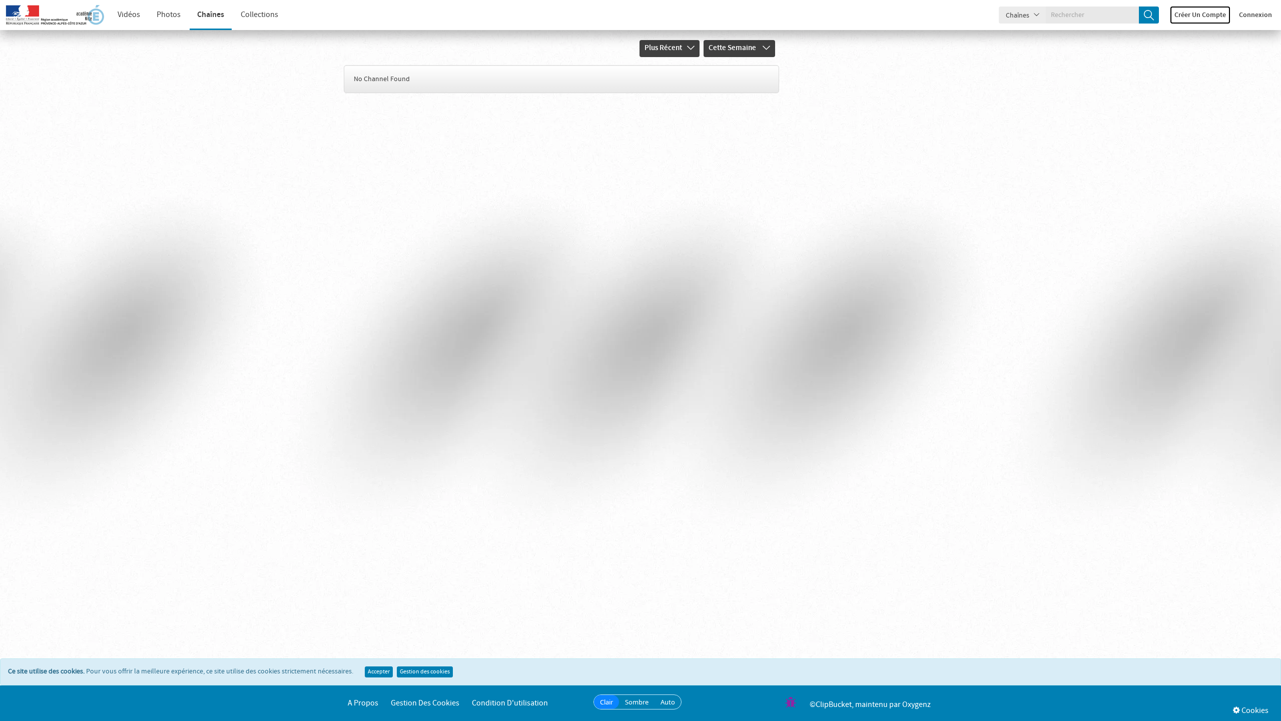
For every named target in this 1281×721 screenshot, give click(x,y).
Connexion (1255, 15)
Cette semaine (733, 48)
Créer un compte (1200, 15)
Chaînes (210, 15)
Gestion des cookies (425, 672)
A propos (363, 703)
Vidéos (129, 15)
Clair (606, 701)
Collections (259, 15)
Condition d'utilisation (510, 703)
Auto (668, 701)
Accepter (379, 672)
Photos (169, 15)
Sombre (637, 701)
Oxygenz (916, 704)
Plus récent (663, 48)
